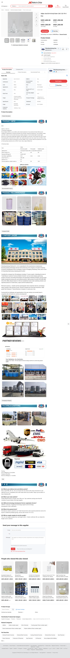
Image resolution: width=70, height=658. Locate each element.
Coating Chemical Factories (36, 635)
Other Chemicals (24, 625)
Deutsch (40, 648)
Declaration (49, 652)
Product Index (62, 645)
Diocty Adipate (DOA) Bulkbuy (50, 638)
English (11, 648)
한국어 (54, 648)
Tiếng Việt (33, 649)
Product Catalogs (20, 609)
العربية (50, 648)
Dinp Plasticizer (29, 638)
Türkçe (28, 649)
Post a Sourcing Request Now (18, 551)
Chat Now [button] (55, 31)
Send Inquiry (45, 31)
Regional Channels (55, 645)
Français (25, 648)
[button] (42, 72)
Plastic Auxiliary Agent (27, 9)
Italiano (36, 648)
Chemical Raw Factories (50, 635)
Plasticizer (20, 612)
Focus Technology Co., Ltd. (26, 652)
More (2, 640)
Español (15, 648)
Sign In (42, 63)
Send (13, 549)
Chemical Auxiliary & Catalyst (16, 9)
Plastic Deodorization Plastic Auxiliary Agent (11, 628)
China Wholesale (33, 645)
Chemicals (7, 9)
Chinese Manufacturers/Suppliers (23, 645)
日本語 (58, 648)
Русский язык (30, 648)
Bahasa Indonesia (39, 649)
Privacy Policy (55, 652)
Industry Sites (47, 645)
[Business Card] (67, 75)
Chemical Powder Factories (8, 635)
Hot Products (5, 645)
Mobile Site (33, 646)
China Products (12, 645)
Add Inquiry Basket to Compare (20, 45)
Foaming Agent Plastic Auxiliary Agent (39, 625)
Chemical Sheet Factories (22, 635)
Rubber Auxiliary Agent (13, 625)
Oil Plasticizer (38, 638)
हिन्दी (61, 648)
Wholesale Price (41, 645)
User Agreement (43, 652)
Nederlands (45, 648)
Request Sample (63, 34)
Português (20, 648)
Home (2, 9)
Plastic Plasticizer (6, 638)
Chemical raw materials (6, 612)
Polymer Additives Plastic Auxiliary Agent (32, 628)
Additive (4, 625)
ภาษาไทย (65, 648)
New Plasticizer (61, 635)
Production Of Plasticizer (18, 638)
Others (36, 612)
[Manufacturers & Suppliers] (35, 2)
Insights (37, 646)
